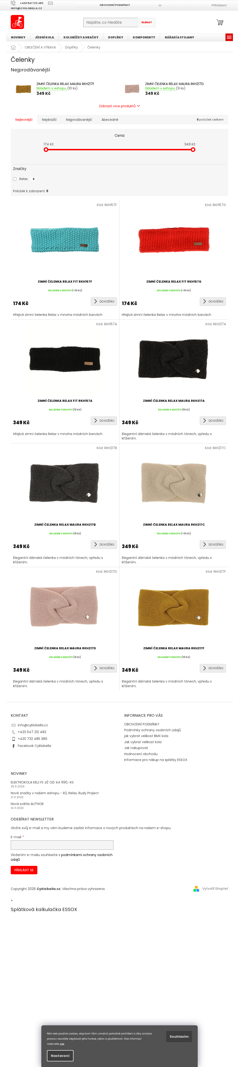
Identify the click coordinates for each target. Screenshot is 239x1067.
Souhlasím (179, 1036)
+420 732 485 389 (32, 738)
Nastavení (60, 1055)
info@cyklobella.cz (33, 725)
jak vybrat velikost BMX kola (146, 736)
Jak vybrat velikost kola (143, 742)
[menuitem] (18, 37)
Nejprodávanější (79, 119)
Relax (27, 179)
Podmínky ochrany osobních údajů (152, 730)
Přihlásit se (24, 870)
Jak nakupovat (136, 748)
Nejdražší (49, 119)
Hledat (146, 22)
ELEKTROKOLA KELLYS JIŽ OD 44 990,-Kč (42, 782)
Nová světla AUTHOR (27, 804)
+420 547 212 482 (32, 732)
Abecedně (110, 119)
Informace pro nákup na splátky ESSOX (155, 759)
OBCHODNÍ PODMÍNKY (114, 5)
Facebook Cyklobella (34, 745)
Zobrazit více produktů (117, 106)
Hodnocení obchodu (141, 754)
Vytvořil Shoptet (215, 888)
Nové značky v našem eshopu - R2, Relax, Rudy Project (55, 793)
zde (62, 1043)
